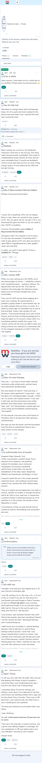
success (4, 121)
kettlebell (5, 172)
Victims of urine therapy (12, 377)
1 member (5, 48)
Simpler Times (8, 673)
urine (3, 434)
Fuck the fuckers (9, 541)
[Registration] (38, 2)
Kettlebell (6, 146)
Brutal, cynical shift (10, 274)
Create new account (28, 367)
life (3, 524)
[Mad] (4, 51)
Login (8, 367)
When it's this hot (9, 105)
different (14, 740)
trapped (9, 656)
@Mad (3, 562)
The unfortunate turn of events (16, 452)
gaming (4, 257)
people (9, 434)
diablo (11, 257)
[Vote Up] (2, 91)
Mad (8, 129)
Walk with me (8, 584)
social (16, 434)
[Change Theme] (32, 2)
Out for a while (8, 76)
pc (16, 257)
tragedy (4, 336)
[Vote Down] (9, 91)
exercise (13, 172)
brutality (11, 336)
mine (3, 87)
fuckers (4, 566)
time (8, 740)
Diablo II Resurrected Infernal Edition (19, 190)
